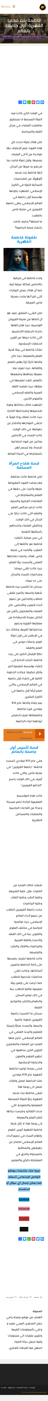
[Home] (44, 37)
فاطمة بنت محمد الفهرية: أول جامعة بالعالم (17, 37)
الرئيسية (32, 1387)
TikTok (24, 1229)
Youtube (24, 1218)
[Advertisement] (24, 74)
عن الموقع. (11, 1387)
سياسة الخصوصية (22, 1387)
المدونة (36, 1297)
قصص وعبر (10, 1297)
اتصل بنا (3, 1387)
